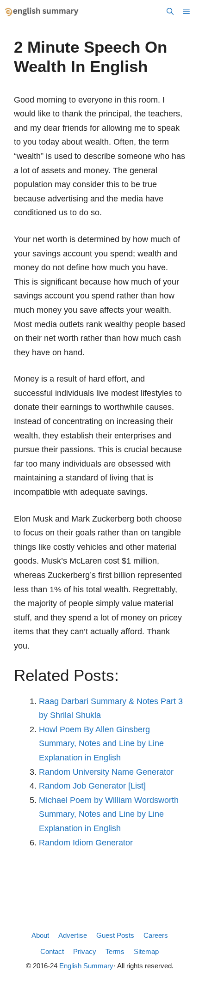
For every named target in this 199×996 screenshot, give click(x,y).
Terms (115, 951)
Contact (52, 951)
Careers (155, 935)
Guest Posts (115, 935)
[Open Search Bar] (170, 11)
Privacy (84, 951)
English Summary (86, 966)
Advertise (72, 935)
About (40, 935)
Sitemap (146, 951)
